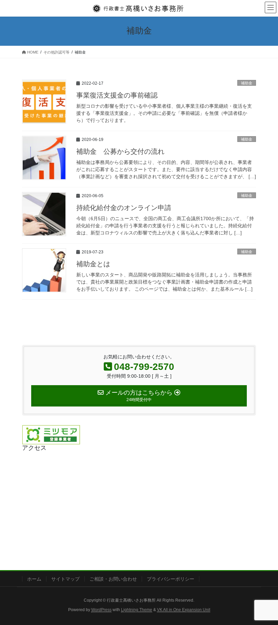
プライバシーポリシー (170, 579)
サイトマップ (65, 579)
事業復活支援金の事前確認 (117, 95)
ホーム (34, 579)
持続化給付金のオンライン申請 (123, 207)
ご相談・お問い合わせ (113, 579)
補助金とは (93, 264)
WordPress (101, 609)
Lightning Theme (136, 609)
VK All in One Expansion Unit (183, 609)
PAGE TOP (265, 600)
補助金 (246, 83)
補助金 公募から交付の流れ (120, 151)
